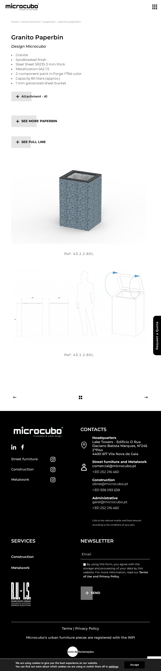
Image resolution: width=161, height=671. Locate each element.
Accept (134, 665)
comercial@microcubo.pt (114, 466)
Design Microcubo (28, 46)
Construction (22, 469)
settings (113, 666)
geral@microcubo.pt (109, 502)
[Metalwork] (52, 479)
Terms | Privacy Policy (80, 628)
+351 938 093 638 (106, 490)
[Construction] (52, 469)
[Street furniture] (52, 459)
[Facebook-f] (22, 447)
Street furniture (24, 459)
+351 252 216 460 (105, 472)
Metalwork (20, 479)
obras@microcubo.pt (110, 484)
